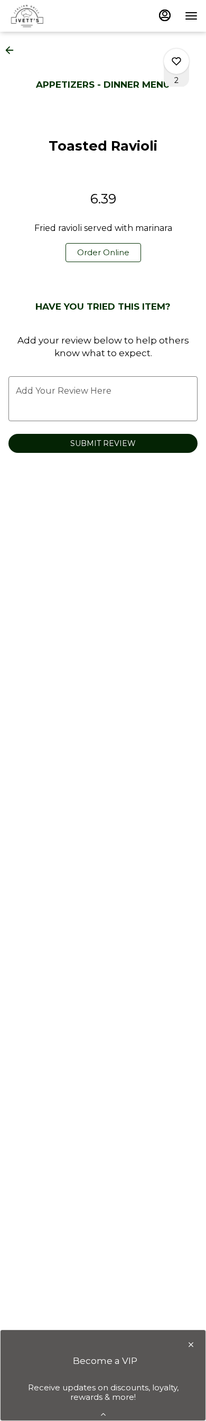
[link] (103, 252)
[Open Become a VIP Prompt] (103, 1414)
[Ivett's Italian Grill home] (56, 16)
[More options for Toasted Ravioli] (176, 61)
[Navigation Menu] (191, 16)
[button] (12, 50)
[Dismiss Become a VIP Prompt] (191, 1344)
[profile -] (164, 15)
